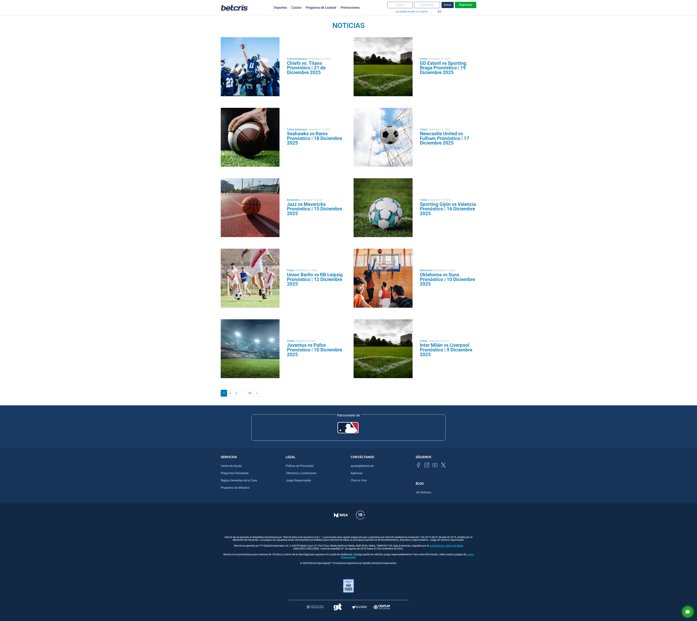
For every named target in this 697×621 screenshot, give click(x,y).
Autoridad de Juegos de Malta (446, 545)
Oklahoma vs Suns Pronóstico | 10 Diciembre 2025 (447, 279)
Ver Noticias (423, 492)
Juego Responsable (298, 480)
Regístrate (465, 5)
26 (249, 393)
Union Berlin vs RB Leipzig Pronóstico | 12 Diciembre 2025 (315, 279)
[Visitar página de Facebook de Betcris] (418, 469)
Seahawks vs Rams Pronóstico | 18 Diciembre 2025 (314, 138)
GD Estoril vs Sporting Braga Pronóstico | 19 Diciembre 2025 (443, 67)
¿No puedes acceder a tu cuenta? (411, 11)
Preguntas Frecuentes (234, 473)
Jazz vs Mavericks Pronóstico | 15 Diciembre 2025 (314, 208)
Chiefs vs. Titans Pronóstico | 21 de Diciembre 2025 (306, 67)
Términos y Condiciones (301, 473)
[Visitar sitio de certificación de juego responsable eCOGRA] (359, 607)
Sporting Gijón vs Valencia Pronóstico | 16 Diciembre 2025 (448, 208)
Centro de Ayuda (231, 466)
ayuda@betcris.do (362, 466)
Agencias (356, 473)
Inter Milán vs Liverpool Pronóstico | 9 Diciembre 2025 (446, 349)
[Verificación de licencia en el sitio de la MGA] (341, 517)
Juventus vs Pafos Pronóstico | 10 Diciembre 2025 (314, 349)
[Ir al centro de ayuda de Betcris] (360, 517)
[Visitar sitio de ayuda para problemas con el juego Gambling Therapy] (337, 607)
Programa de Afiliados (235, 487)
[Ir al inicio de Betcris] (234, 8)
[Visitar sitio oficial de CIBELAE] (381, 607)
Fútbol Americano (297, 58)
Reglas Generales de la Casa (239, 480)
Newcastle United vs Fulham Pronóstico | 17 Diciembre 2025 (444, 138)
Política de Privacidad (299, 466)
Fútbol (423, 58)
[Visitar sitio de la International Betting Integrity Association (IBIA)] (315, 607)
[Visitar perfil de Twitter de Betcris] (443, 469)
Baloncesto (293, 199)
